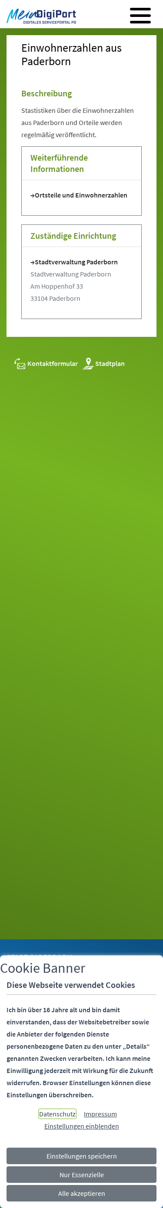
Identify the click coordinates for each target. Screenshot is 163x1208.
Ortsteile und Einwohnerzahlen (81, 195)
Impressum (100, 1113)
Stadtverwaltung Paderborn (76, 261)
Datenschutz (57, 1113)
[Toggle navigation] (140, 15)
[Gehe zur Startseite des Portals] (39, 16)
